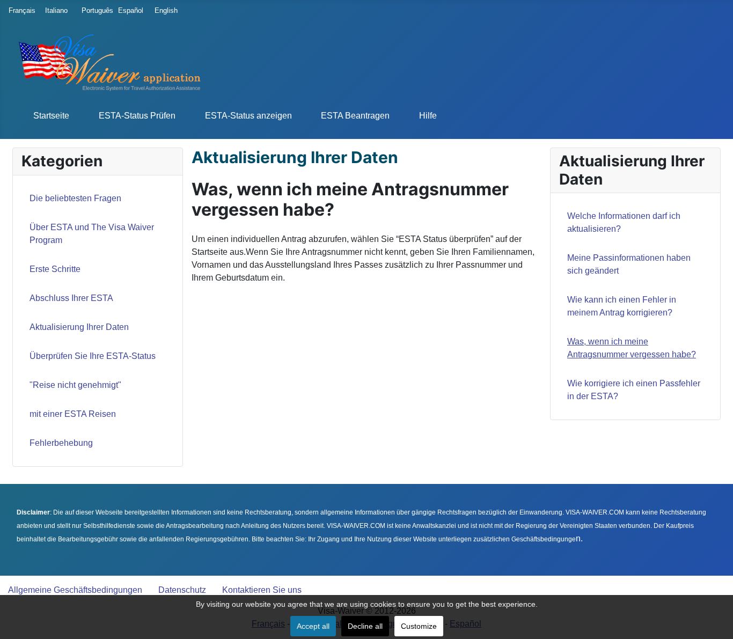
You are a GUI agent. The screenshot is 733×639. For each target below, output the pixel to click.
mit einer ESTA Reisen (73, 413)
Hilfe (428, 115)
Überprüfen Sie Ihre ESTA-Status (93, 356)
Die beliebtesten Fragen (75, 198)
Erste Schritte (55, 269)
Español (129, 10)
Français (19, 10)
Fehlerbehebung (61, 442)
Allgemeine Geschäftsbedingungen (75, 589)
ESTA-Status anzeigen (248, 115)
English (165, 10)
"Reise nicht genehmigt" (75, 385)
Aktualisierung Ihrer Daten (79, 327)
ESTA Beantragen (355, 115)
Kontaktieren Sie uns (262, 589)
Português (92, 10)
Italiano (56, 10)
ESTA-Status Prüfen (137, 115)
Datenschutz (182, 589)
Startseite (51, 115)
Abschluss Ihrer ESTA (71, 298)
